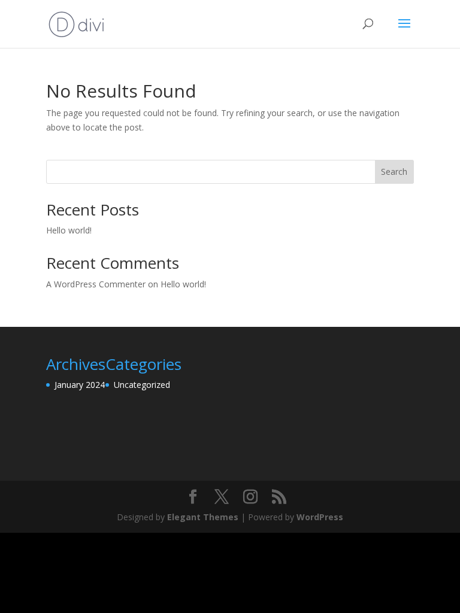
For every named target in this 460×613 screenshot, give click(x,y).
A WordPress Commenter (96, 284)
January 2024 (80, 384)
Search (394, 171)
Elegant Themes (202, 517)
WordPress (319, 517)
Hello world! (69, 230)
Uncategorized (142, 384)
